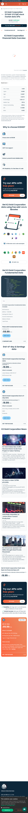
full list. (14, 649)
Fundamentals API (9, 30)
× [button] (26, 798)
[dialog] (14, 805)
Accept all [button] (7, 810)
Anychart (25, 70)
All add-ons (15, 262)
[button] (14, 805)
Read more (13, 804)
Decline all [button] (20, 810)
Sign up (24, 4)
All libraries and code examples (15, 243)
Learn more (23, 1)
